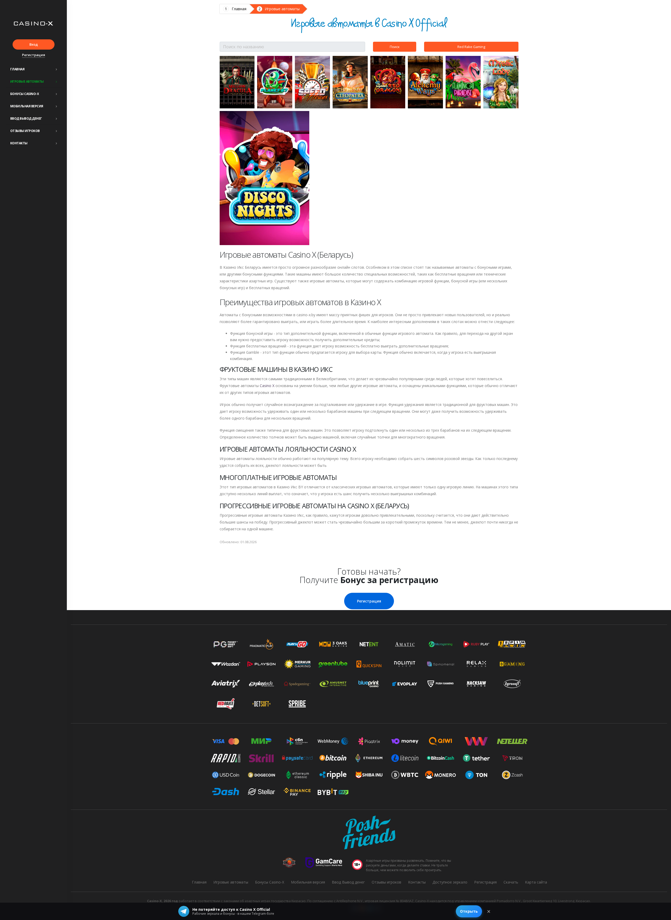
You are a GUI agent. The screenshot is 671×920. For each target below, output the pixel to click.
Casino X (267, 385)
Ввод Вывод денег (26, 118)
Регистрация (33, 54)
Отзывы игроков (25, 131)
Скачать (511, 882)
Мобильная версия (26, 106)
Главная (17, 69)
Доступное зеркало (449, 882)
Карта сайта (536, 882)
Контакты (19, 143)
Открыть (469, 911)
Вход (33, 44)
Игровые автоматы (27, 81)
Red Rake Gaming (471, 46)
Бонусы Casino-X (24, 94)
